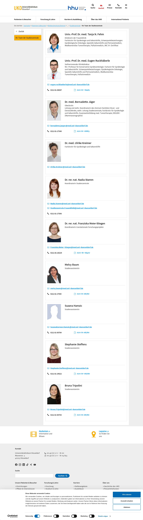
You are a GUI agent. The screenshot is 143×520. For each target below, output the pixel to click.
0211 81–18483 (83, 90)
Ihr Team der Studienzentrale (27, 38)
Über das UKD (96, 19)
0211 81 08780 (83, 294)
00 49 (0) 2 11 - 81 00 (55, 453)
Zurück (21, 31)
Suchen (61, 476)
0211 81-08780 (83, 374)
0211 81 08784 (56, 332)
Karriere (76, 483)
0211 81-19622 (56, 373)
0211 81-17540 (56, 131)
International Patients (120, 19)
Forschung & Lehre (47, 19)
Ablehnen (127, 507)
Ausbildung (79, 489)
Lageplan (103, 431)
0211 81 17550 (55, 294)
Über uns (106, 483)
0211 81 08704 (56, 415)
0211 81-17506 (56, 213)
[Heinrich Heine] (76, 8)
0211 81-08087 (56, 90)
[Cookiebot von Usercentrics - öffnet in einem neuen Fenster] (12, 516)
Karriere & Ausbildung (73, 19)
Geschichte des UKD (111, 486)
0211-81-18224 (56, 253)
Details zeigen (103, 516)
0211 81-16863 (83, 131)
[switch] (56, 516)
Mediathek (43, 431)
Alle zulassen (126, 494)
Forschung (50, 486)
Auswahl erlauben (127, 501)
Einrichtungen (22, 486)
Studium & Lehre (52, 489)
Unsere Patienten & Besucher (26, 483)
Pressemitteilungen (111, 489)
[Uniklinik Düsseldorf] (25, 8)
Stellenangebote (81, 486)
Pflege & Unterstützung (26, 489)
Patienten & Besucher (22, 19)
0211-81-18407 (83, 253)
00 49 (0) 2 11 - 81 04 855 (56, 456)
